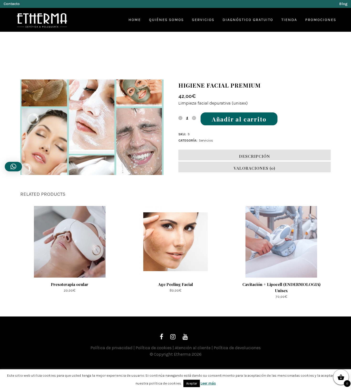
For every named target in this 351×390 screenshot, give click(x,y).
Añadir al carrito (239, 119)
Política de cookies (154, 347)
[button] (13, 166)
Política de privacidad (111, 347)
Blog (343, 3)
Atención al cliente (193, 347)
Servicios (206, 140)
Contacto (12, 3)
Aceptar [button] (191, 383)
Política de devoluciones (237, 347)
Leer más (208, 383)
